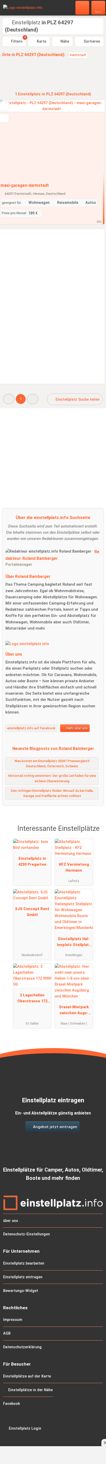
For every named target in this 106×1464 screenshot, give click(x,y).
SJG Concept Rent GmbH (32, 912)
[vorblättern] (91, 140)
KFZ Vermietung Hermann (74, 867)
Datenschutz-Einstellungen (26, 1234)
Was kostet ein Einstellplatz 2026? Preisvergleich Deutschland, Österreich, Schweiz (52, 763)
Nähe (64, 41)
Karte (41, 41)
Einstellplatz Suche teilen (77, 399)
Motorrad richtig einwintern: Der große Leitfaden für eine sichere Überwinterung (52, 778)
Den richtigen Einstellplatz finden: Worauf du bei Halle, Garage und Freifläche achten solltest (52, 793)
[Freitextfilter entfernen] (82, 7)
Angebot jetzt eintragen (54, 1127)
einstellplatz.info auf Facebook (31, 728)
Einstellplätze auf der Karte (27, 1376)
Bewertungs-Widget (20, 1291)
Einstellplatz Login (24, 1428)
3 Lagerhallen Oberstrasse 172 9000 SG (32, 999)
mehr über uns (76, 728)
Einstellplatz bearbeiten (23, 1263)
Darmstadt (78, 55)
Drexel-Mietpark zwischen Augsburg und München (74, 1011)
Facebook (11, 1403)
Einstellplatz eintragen (22, 1277)
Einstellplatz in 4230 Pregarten (32, 861)
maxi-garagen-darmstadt (25, 185)
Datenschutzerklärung (22, 1347)
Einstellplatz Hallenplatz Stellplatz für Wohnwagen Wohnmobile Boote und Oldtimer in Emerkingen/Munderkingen (73, 943)
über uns (10, 1221)
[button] (8, 399)
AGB (7, 1333)
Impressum (12, 1320)
